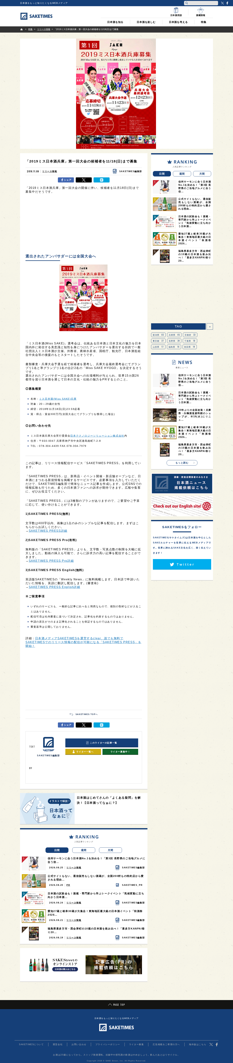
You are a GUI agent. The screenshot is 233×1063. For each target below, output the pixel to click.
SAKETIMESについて (31, 1044)
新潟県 (158, 334)
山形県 (158, 346)
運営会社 (58, 1044)
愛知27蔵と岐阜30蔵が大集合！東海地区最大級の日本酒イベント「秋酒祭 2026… (95, 913)
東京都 (158, 340)
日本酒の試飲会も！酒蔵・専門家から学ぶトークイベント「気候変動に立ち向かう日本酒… (96, 895)
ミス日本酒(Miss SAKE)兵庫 (58, 398)
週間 (84, 850)
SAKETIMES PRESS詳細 (48, 530)
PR (68, 885)
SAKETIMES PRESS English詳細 (54, 587)
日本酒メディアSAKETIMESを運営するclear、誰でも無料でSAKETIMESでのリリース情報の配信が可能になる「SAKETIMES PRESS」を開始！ (83, 642)
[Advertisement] (83, 224)
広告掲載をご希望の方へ (166, 1044)
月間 (110, 850)
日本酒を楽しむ (146, 22)
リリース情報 (49, 171)
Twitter (222, 3)
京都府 (190, 334)
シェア (68, 179)
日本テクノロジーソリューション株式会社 (97, 435)
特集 (203, 22)
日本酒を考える (178, 22)
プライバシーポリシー (107, 1044)
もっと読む (182, 462)
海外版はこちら (197, 1044)
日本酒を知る (115, 22)
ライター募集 (136, 1044)
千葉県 (190, 340)
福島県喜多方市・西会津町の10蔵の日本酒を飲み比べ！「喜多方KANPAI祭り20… (96, 930)
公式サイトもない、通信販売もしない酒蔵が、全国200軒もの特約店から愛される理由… (96, 878)
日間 (57, 850)
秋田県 (189, 346)
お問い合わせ (79, 1044)
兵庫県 (174, 334)
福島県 (174, 346)
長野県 (174, 340)
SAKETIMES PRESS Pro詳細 (51, 560)
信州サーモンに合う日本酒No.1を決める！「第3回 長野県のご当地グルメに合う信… (96, 860)
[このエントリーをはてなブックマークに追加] (102, 179)
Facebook (227, 3)
